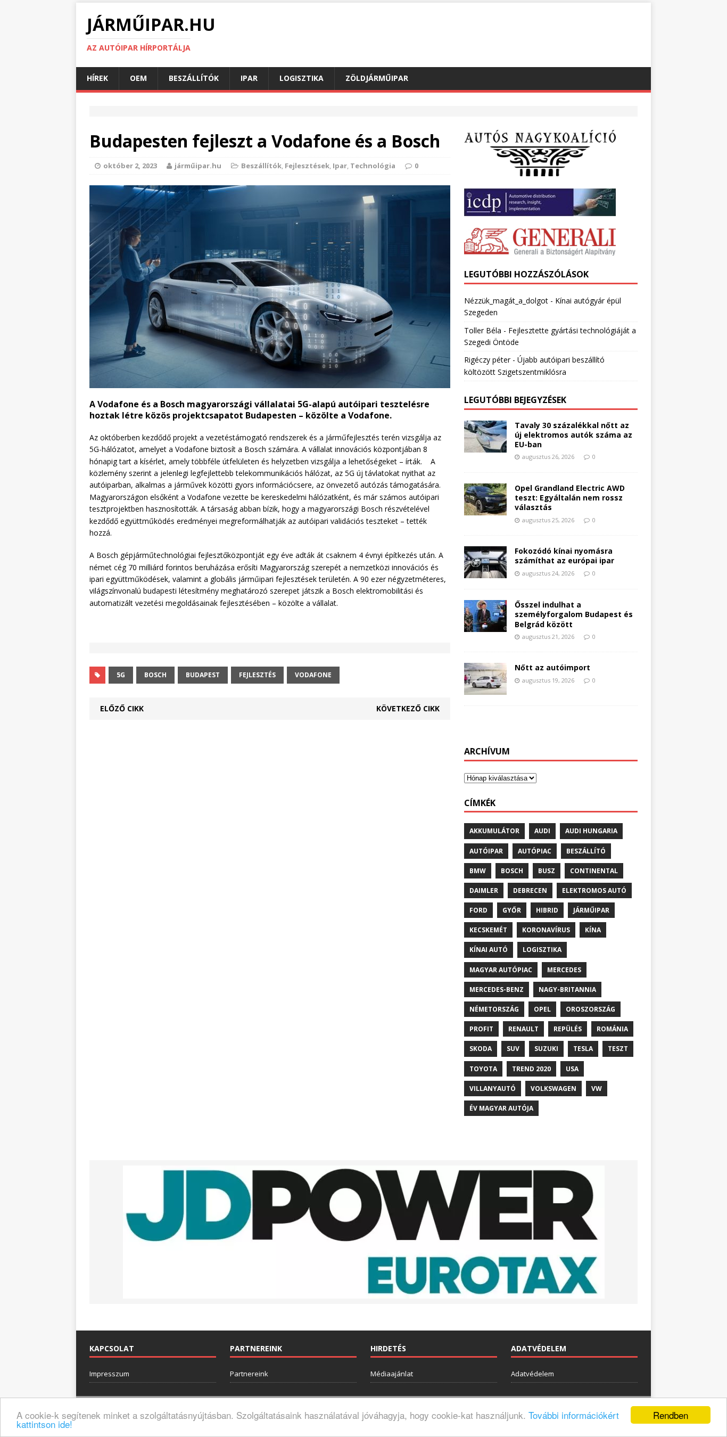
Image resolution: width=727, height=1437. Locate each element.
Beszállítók (194, 78)
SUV (513, 1048)
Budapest (203, 674)
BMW (477, 870)
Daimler (483, 890)
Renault (523, 1028)
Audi (542, 830)
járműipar (591, 910)
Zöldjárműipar (376, 78)
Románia (612, 1028)
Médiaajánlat (391, 1373)
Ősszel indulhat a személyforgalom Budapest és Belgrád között (574, 614)
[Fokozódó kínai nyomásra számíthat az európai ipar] (485, 572)
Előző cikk (122, 708)
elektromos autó (594, 890)
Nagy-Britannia (567, 989)
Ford (478, 910)
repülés (567, 1028)
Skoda (480, 1048)
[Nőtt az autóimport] (485, 689)
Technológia (372, 165)
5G (121, 674)
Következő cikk (408, 708)
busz (546, 870)
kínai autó (488, 949)
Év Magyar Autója (501, 1108)
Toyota (483, 1068)
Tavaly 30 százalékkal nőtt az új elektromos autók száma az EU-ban (573, 434)
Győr (511, 910)
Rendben (670, 1415)
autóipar (486, 851)
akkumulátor (494, 830)
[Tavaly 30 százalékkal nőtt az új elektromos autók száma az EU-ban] (485, 446)
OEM (138, 78)
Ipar (249, 78)
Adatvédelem (532, 1373)
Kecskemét (488, 929)
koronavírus (546, 929)
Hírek (97, 78)
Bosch (155, 674)
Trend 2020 (531, 1068)
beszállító (586, 851)
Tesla (583, 1048)
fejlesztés (257, 674)
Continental (594, 870)
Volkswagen (553, 1088)
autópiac (534, 851)
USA (572, 1068)
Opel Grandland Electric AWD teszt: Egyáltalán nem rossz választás (570, 497)
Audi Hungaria (591, 830)
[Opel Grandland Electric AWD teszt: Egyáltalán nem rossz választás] (485, 509)
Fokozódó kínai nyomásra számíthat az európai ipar (564, 555)
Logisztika (301, 78)
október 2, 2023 (130, 165)
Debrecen (530, 890)
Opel (542, 1009)
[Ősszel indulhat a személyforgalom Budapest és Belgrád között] (485, 626)
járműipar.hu (198, 165)
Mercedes (564, 969)
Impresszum (109, 1373)
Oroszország (590, 1009)
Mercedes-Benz (496, 989)
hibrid (547, 910)
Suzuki (546, 1048)
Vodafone (313, 674)
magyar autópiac (500, 969)
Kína (593, 929)
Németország (494, 1009)
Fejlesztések (307, 165)
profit (481, 1028)
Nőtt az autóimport (552, 667)
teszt (618, 1048)
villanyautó (492, 1088)
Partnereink (249, 1373)
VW (596, 1088)
